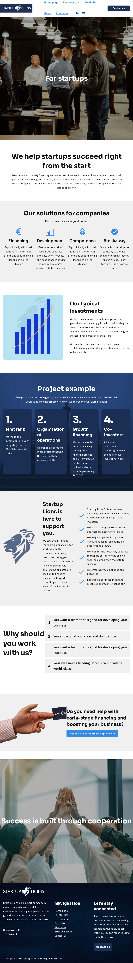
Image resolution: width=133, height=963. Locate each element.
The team (62, 13)
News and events (64, 931)
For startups (61, 914)
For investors (71, 3)
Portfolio (90, 3)
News (47, 13)
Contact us (60, 935)
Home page (51, 3)
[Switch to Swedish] (83, 13)
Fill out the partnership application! (92, 733)
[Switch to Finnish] (77, 13)
